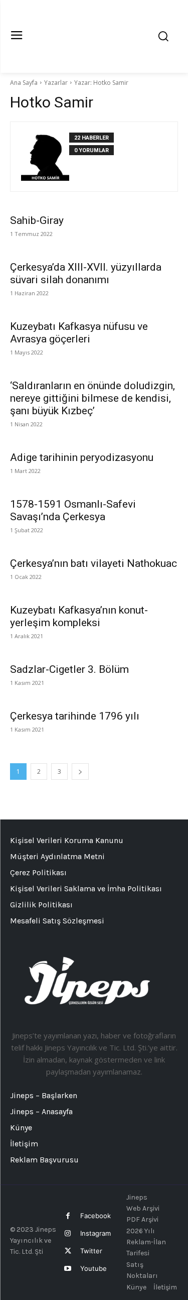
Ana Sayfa (24, 82)
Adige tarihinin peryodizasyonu (81, 457)
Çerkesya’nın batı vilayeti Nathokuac (93, 563)
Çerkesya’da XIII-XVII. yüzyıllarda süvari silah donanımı (85, 273)
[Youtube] (68, 1268)
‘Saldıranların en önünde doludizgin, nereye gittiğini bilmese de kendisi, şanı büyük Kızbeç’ (92, 398)
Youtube (93, 1268)
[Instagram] (68, 1233)
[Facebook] (68, 1216)
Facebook (95, 1216)
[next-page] (80, 771)
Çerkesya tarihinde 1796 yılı (74, 716)
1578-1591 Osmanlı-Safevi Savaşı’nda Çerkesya (73, 510)
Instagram (95, 1233)
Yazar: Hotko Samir (101, 82)
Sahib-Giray (37, 220)
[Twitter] (68, 1251)
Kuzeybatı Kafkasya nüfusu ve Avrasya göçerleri (79, 332)
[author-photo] (45, 157)
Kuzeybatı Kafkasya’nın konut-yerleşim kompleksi (79, 616)
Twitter (91, 1251)
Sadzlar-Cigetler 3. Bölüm (69, 669)
